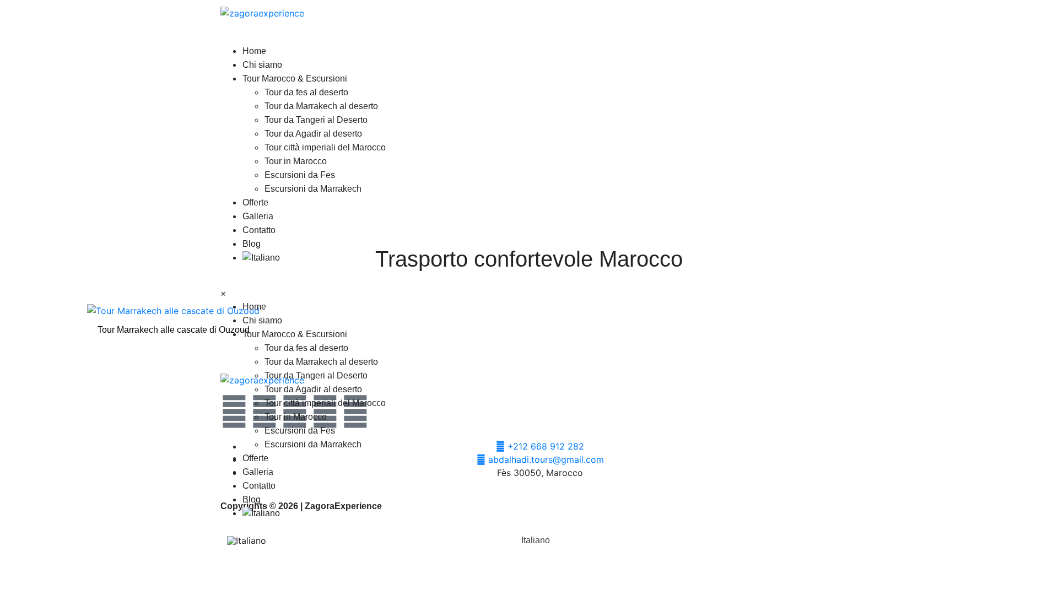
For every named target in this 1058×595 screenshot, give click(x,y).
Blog (251, 243)
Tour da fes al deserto (306, 92)
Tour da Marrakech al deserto (321, 106)
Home (254, 51)
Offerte (255, 202)
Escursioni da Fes (299, 175)
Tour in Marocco (295, 161)
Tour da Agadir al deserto (313, 133)
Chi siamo (262, 64)
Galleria (257, 216)
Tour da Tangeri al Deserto (316, 120)
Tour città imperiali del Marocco (325, 147)
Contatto (259, 230)
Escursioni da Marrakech (312, 188)
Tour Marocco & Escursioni (294, 78)
